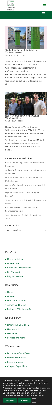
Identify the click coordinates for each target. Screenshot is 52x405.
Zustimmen (9, 400)
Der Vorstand (13, 272)
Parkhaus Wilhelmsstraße (19, 309)
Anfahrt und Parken (16, 304)
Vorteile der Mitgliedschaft (19, 267)
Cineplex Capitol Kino (17, 366)
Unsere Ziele (13, 263)
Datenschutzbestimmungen (15, 390)
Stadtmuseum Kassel (17, 357)
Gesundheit (12, 333)
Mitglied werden (15, 276)
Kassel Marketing (15, 361)
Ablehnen (24, 400)
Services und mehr (16, 337)
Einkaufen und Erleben (18, 324)
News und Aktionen (16, 300)
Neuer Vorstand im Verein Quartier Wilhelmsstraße (22, 117)
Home (10, 292)
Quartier (11, 296)
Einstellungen (9, 393)
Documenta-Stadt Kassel (18, 353)
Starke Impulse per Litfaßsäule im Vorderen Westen (21, 51)
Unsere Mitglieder (15, 259)
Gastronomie (13, 329)
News (22, 55)
